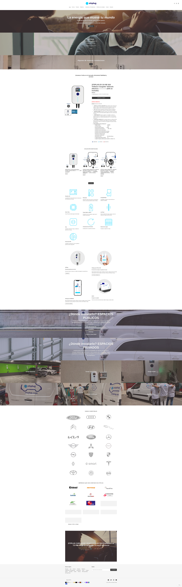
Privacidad (70, 571)
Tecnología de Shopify (114, 582)
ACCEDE (91, 48)
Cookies (75, 571)
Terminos (79, 571)
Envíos (83, 570)
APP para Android (85, 571)
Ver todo (91, 183)
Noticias (66, 571)
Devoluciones (79, 570)
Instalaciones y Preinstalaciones (70, 570)
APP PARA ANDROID (69, 303)
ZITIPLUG (109, 582)
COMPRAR (67, 273)
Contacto (87, 570)
